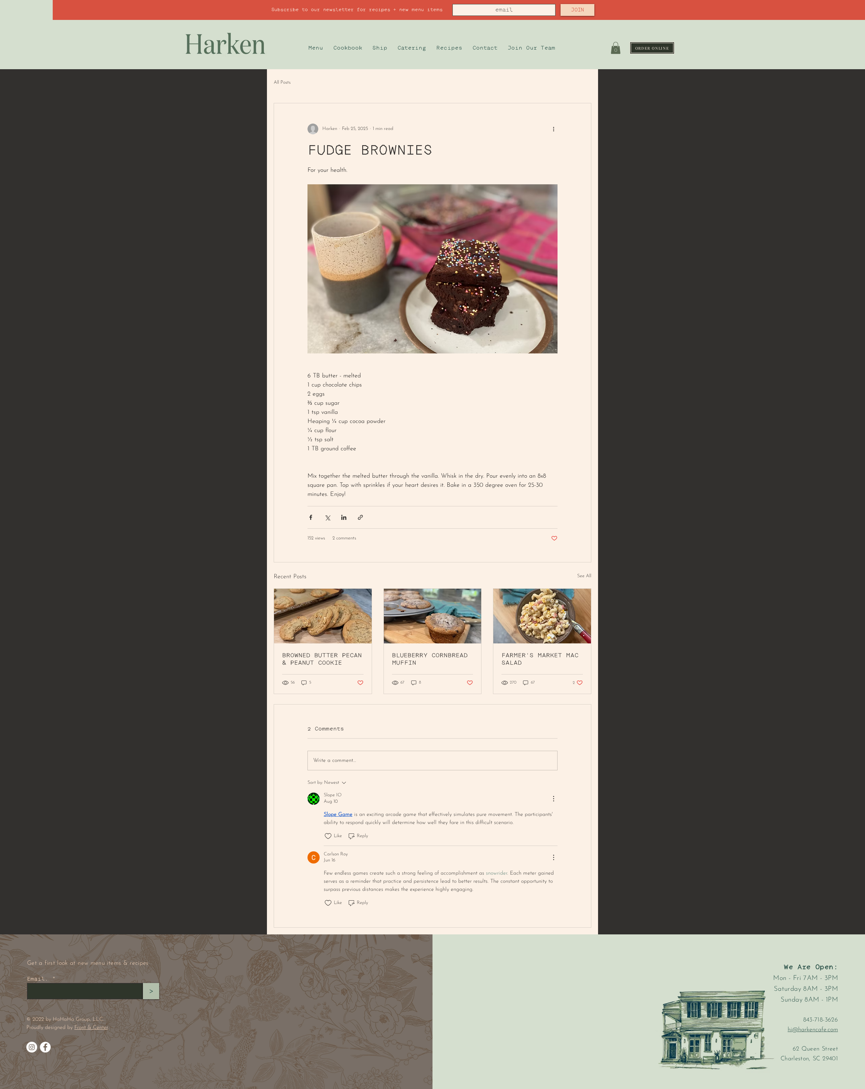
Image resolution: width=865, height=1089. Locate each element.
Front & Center (91, 1027)
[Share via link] (360, 517)
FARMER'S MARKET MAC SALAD (539, 659)
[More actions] (553, 129)
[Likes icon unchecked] (328, 836)
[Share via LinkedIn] (344, 517)
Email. (37, 979)
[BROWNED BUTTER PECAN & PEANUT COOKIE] (323, 616)
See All (584, 576)
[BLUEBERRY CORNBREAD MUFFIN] (432, 616)
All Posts (282, 82)
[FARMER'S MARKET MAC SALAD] (542, 616)
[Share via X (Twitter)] (327, 517)
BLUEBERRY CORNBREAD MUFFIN (430, 659)
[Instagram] (31, 1047)
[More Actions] (553, 799)
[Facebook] (45, 1047)
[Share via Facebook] (310, 517)
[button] (616, 48)
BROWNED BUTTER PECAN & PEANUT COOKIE (322, 659)
